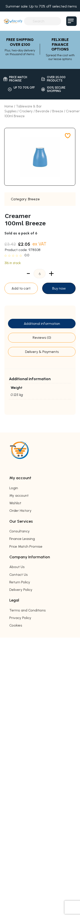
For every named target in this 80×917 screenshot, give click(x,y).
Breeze (57, 111)
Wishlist (15, 503)
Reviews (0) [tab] (42, 337)
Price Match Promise (25, 546)
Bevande (42, 111)
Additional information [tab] (42, 323)
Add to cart (21, 288)
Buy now (59, 288)
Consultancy (19, 531)
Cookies (15, 625)
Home (8, 106)
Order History (20, 510)
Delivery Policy (20, 590)
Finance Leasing (22, 539)
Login (13, 488)
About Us (17, 567)
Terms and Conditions (27, 610)
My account (19, 495)
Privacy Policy (20, 618)
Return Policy (19, 582)
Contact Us (18, 574)
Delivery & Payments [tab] (42, 352)
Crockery (26, 111)
